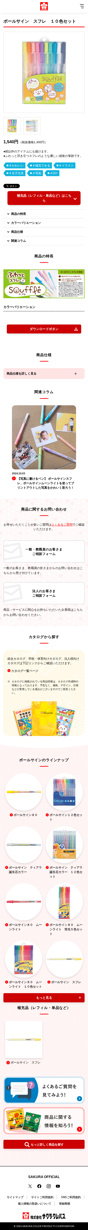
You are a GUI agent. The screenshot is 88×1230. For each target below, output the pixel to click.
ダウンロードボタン (44, 329)
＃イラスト (66, 165)
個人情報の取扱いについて (34, 1203)
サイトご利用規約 (42, 1197)
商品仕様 (17, 231)
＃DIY (54, 173)
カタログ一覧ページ (24, 671)
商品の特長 (18, 213)
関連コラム (18, 240)
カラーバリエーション (26, 222)
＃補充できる (41, 165)
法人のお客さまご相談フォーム (44, 593)
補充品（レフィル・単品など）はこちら (44, 198)
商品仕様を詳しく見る (22, 373)
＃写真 (36, 173)
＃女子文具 (16, 173)
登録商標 (64, 1203)
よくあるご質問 (61, 524)
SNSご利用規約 (71, 1197)
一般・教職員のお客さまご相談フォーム (43, 551)
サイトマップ (15, 1197)
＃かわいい (16, 165)
